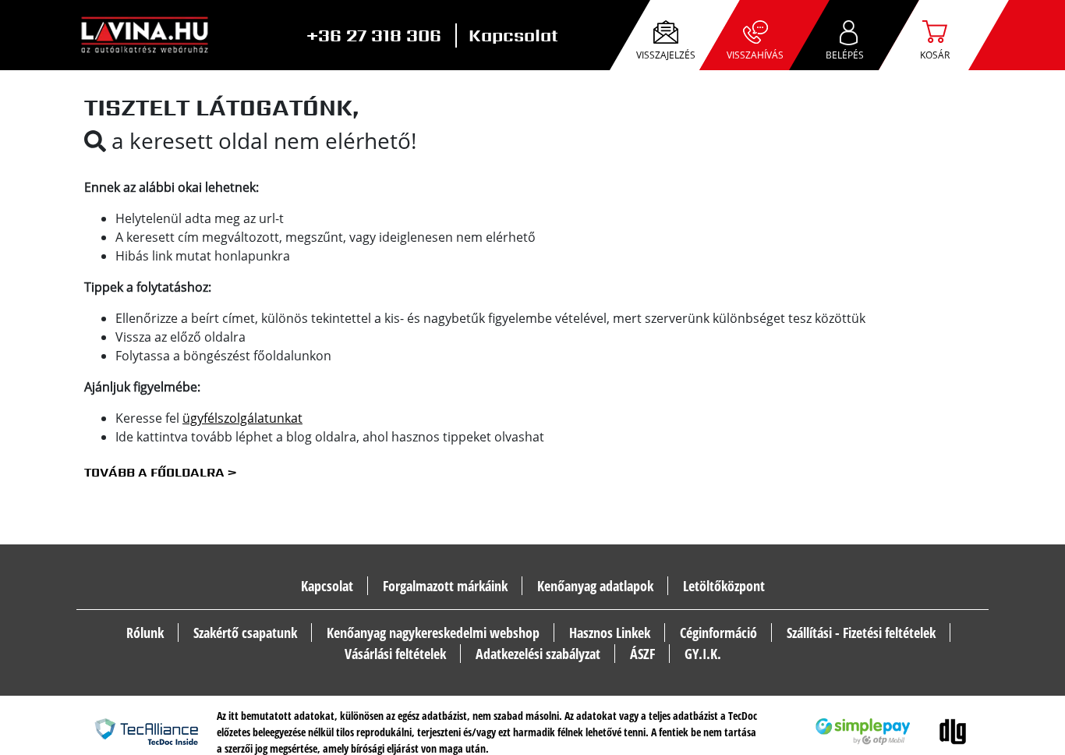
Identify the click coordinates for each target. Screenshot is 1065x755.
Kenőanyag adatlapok (595, 585)
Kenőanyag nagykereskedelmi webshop (433, 632)
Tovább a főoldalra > (160, 472)
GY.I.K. (703, 653)
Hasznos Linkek (609, 632)
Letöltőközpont (724, 585)
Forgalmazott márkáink (445, 585)
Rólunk (145, 632)
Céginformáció (718, 632)
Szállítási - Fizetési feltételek (861, 632)
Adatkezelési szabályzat (538, 653)
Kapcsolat (513, 35)
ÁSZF (642, 653)
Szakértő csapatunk (245, 632)
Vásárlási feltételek (395, 653)
